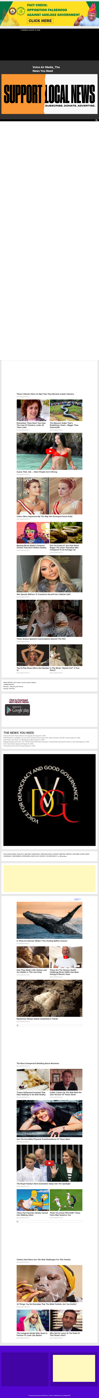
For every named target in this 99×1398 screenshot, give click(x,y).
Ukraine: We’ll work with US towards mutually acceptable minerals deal (29, 350)
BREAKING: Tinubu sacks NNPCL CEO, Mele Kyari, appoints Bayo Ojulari (27, 200)
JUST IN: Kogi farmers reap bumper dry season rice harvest (24, 250)
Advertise (69, 165)
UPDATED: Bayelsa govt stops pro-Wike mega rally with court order (27, 354)
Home (4, 223)
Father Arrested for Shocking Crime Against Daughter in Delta (69, 219)
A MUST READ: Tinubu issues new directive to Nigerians (22, 161)
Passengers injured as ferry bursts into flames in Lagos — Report (27, 316)
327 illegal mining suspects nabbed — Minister (63, 150)
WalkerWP (67, 1395)
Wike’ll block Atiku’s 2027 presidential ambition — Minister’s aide (60, 358)
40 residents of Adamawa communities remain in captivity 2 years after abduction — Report (36, 154)
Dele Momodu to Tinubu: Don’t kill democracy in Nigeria (70, 208)
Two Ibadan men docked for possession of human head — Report (25, 346)
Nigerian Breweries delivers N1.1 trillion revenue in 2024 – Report (26, 304)
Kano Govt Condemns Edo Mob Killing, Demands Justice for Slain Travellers (30, 292)
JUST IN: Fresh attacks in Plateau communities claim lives (70, 246)
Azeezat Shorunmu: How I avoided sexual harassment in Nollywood (27, 169)
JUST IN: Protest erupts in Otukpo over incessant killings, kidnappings (28, 269)
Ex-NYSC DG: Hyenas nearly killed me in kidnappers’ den (22, 219)
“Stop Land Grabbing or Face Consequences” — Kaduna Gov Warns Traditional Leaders (33, 138)
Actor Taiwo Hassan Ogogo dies (13, 744)
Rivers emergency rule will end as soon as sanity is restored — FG (26, 327)
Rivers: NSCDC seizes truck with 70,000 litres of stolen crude (25, 331)
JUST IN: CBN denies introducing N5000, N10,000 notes (21, 242)
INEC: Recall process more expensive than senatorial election (61, 227)
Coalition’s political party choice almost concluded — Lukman (26, 204)
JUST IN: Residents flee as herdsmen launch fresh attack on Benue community (31, 273)
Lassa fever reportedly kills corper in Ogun (79, 292)
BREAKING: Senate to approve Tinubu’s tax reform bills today (24, 188)
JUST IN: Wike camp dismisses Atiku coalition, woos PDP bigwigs (72, 281)
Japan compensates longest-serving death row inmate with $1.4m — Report (30, 231)
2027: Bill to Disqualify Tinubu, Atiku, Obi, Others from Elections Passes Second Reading (34, 146)
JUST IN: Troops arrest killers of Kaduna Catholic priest (23, 281)
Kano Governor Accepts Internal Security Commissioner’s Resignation (28, 289)
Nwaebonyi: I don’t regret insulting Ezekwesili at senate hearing (26, 308)
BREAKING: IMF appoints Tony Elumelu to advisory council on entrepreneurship (31, 185)
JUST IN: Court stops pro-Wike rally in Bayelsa (62, 242)
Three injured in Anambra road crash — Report (69, 339)
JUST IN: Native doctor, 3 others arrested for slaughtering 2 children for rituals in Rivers (36, 254)
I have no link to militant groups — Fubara (17, 227)
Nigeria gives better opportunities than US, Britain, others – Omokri (27, 300)
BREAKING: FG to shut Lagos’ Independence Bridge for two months (65, 177)
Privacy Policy (74, 319)
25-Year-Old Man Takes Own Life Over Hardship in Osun (22, 150)
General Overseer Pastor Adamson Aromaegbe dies (19, 735)
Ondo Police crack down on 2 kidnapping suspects (18, 740)
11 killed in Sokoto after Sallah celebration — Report (22, 142)
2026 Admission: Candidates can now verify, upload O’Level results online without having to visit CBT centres (36, 738)
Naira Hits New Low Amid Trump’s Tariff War (68, 296)
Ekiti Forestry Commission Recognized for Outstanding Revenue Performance (31, 215)
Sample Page (56, 331)
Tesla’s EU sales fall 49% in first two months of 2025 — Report (25, 339)
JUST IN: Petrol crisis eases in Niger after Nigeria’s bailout (23, 258)
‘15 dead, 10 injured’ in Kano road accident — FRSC (20, 123)
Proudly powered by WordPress (38, 1395)
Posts (62, 319)
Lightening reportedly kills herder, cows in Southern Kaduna (25, 296)
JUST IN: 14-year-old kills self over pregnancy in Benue (22, 235)
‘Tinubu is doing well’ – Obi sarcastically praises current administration (29, 127)
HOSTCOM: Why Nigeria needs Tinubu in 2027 (26, 223)
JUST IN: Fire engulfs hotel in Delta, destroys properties (23, 246)
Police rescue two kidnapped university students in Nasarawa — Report (29, 319)
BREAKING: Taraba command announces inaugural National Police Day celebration (32, 192)
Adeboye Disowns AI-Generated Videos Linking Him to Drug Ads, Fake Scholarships (32, 165)
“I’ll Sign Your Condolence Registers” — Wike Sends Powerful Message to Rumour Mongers (35, 131)
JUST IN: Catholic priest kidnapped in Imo (68, 238)
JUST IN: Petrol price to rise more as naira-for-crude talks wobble (27, 262)
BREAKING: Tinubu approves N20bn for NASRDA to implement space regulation (30, 196)
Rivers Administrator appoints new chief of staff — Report (24, 323)
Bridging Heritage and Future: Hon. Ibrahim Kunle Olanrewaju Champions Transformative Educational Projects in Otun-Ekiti (41, 742)
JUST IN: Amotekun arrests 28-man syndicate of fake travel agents (71, 235)
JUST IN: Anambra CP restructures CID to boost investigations (25, 238)
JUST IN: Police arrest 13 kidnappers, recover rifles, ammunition (26, 265)
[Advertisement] (49, 45)
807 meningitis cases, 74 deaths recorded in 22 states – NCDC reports (27, 158)
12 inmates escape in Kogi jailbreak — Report (63, 142)
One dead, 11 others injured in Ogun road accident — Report (24, 312)
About (48, 161)
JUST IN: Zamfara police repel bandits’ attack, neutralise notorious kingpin (30, 285)
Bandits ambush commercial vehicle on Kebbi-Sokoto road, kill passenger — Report (33, 173)
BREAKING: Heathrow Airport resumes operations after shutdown (26, 181)
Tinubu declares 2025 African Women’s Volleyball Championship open (28, 342)
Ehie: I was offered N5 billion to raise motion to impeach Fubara (25, 212)
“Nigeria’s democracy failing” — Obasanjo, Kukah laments (23, 135)
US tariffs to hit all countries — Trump (17, 358)
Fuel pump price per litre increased (14, 746)
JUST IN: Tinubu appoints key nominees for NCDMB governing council (27, 277)
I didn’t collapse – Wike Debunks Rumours (61, 223)
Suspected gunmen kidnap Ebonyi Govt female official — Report (25, 335)
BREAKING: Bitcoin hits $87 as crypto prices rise (19, 177)
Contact (57, 204)
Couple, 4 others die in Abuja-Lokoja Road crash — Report (23, 208)
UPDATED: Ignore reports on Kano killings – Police (75, 354)
